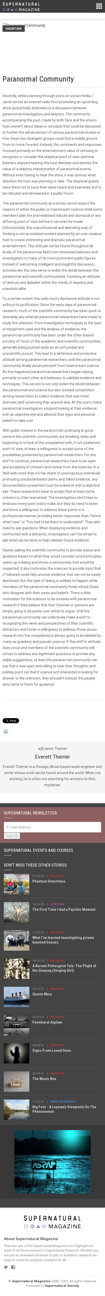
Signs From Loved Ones (51, 1050)
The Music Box (44, 1078)
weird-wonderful (63, 1101)
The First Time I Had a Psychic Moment (64, 909)
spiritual (57, 904)
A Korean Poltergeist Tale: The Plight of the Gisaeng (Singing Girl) (64, 968)
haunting (57, 876)
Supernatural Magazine (31, 1281)
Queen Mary (42, 994)
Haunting (14, 28)
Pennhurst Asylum (47, 1022)
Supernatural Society (62, 1286)
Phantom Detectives (48, 881)
